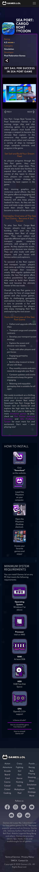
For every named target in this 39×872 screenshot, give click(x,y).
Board (7, 775)
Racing (32, 767)
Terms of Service (12, 857)
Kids (19, 786)
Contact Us (23, 861)
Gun (19, 775)
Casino (7, 782)
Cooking (7, 793)
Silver (31, 781)
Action (7, 764)
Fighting (19, 767)
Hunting (19, 782)
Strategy (32, 792)
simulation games (18, 414)
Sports (32, 788)
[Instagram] (15, 807)
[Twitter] (23, 807)
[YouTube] (32, 807)
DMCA (14, 861)
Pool (19, 793)
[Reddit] (27, 815)
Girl (19, 771)
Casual (7, 786)
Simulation (31, 785)
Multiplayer (19, 789)
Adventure (7, 767)
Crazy (19, 764)
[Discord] (11, 815)
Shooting (32, 777)
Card (7, 778)
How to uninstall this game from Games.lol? (19, 726)
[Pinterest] (19, 815)
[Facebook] (7, 807)
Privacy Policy (27, 857)
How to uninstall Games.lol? (19, 732)
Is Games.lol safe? (19, 720)
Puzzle (32, 764)
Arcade (7, 771)
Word (31, 796)
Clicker (7, 789)
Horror (19, 778)
